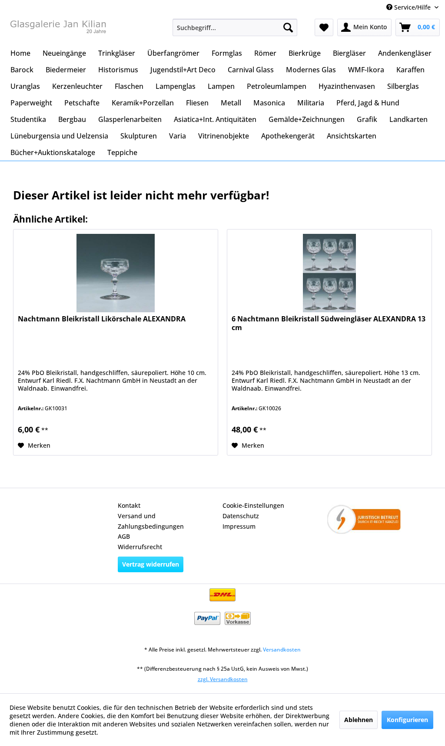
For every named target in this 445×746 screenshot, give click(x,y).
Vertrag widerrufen (150, 564)
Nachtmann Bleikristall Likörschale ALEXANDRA (102, 319)
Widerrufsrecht (140, 547)
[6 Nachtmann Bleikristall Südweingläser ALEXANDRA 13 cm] (329, 273)
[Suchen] (288, 27)
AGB (124, 536)
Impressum (239, 526)
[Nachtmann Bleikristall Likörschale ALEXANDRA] (115, 273)
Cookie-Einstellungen (253, 505)
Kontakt (129, 505)
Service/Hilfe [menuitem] (412, 7)
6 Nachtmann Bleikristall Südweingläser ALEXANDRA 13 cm (328, 323)
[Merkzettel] (324, 27)
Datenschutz (240, 516)
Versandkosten (282, 649)
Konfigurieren (407, 720)
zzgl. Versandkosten (223, 679)
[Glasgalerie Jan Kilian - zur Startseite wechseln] (57, 30)
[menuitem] (235, 27)
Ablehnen (358, 720)
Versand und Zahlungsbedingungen (151, 521)
